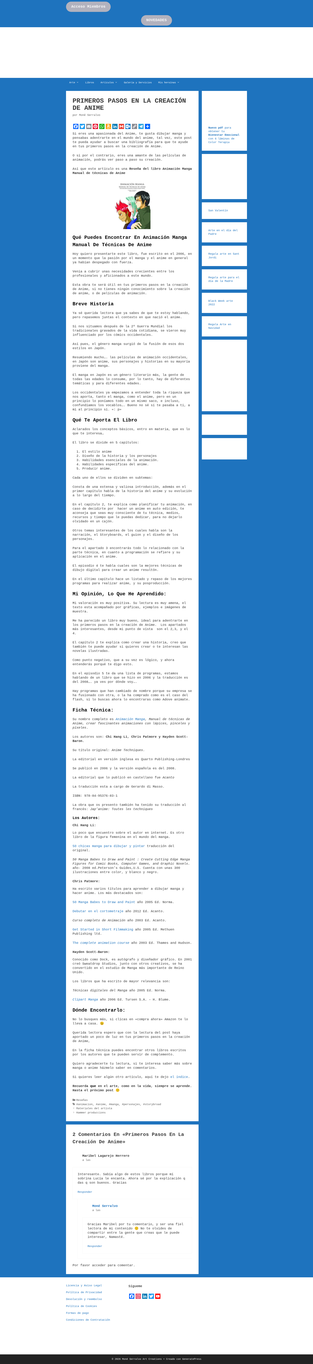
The (75, 943)
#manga (114, 1104)
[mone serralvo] (136, 1307)
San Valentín (218, 210)
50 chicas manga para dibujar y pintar (109, 846)
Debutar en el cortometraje (99, 911)
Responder (85, 1192)
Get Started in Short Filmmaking (104, 929)
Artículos (107, 82)
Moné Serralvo (105, 1206)
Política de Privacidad (84, 1292)
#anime (101, 1104)
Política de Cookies (81, 1306)
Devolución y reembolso (84, 1299)
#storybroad (152, 1104)
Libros (89, 82)
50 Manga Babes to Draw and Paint (105, 902)
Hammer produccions (91, 1112)
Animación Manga (130, 719)
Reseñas (82, 1100)
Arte (72, 82)
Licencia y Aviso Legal (84, 1285)
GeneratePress (191, 1359)
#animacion (84, 1104)
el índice (179, 1077)
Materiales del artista (94, 1108)
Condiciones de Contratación (88, 1319)
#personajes (131, 1104)
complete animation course (104, 943)
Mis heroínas (167, 82)
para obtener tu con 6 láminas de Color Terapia (223, 135)
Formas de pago (77, 1313)
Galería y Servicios (138, 82)
